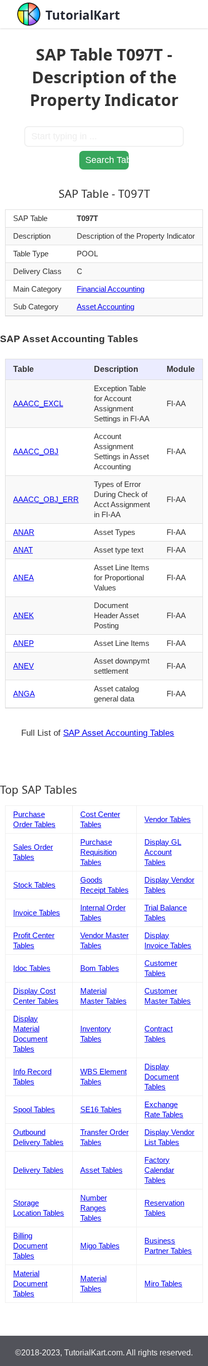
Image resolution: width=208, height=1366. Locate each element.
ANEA (23, 577)
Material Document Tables (30, 1283)
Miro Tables (163, 1283)
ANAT (23, 549)
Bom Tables (99, 968)
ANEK (23, 615)
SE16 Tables (101, 1109)
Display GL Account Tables (162, 852)
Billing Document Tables (30, 1245)
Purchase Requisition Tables (98, 852)
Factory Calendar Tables (159, 1170)
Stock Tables (34, 885)
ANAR (23, 532)
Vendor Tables (167, 819)
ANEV (23, 666)
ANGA (24, 693)
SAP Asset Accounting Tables (118, 733)
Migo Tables (100, 1245)
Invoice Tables (36, 912)
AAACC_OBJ (36, 451)
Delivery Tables (38, 1170)
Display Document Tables (161, 1076)
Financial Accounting (110, 289)
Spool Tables (34, 1109)
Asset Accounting (105, 306)
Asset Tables (101, 1170)
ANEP (23, 643)
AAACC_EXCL (38, 403)
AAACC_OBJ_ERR (46, 499)
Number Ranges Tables (93, 1207)
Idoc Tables (31, 968)
